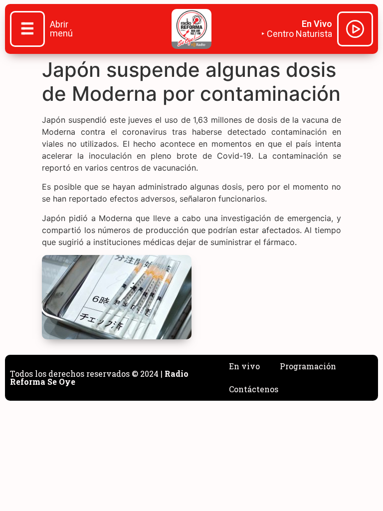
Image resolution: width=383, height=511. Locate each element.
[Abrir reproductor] (355, 30)
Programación (308, 366)
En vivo (244, 366)
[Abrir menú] (27, 29)
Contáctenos (253, 389)
